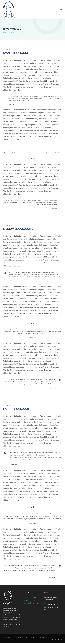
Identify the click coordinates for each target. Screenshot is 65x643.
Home (26, 597)
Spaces (26, 600)
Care (33, 600)
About (34, 597)
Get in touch (27, 603)
